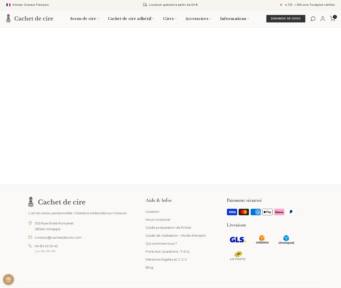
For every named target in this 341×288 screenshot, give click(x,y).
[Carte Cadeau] (8, 279)
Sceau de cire (83, 18)
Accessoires (196, 18)
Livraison (152, 212)
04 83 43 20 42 (46, 246)
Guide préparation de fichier (168, 227)
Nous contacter (158, 219)
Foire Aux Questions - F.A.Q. (168, 251)
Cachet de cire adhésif (129, 18)
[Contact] (313, 18)
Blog (149, 267)
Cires (168, 18)
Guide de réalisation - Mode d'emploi (176, 235)
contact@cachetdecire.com (58, 237)
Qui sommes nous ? (161, 243)
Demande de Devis (286, 18)
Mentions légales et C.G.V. (166, 259)
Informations (233, 18)
